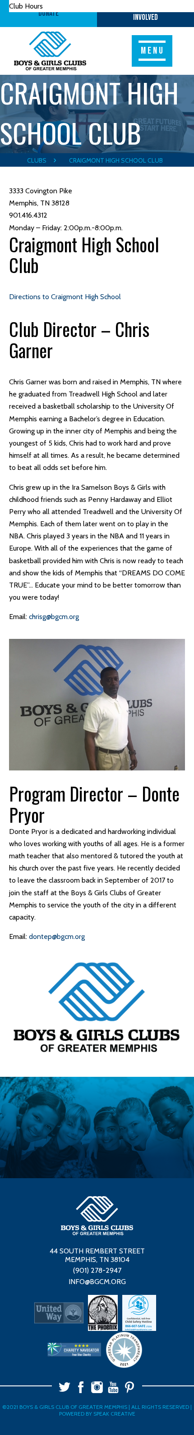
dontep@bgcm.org (57, 936)
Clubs (36, 160)
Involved (145, 13)
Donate (48, 13)
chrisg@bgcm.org (54, 616)
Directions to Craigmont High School (65, 296)
